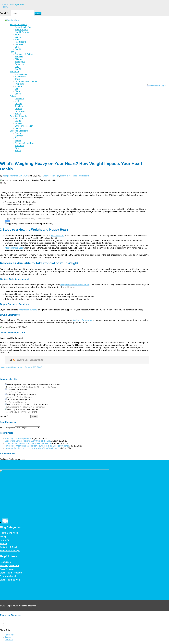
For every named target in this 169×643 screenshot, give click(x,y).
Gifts (17, 148)
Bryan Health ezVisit (10, 579)
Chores (18, 91)
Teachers (19, 106)
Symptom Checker (9, 576)
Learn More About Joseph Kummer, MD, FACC (21, 367)
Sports (18, 121)
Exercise (19, 118)
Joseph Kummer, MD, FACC (15, 175)
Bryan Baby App (7, 569)
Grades (18, 108)
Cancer (18, 37)
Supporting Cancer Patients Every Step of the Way (28, 441)
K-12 (17, 101)
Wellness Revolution (82, 320)
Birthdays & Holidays (24, 143)
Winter (18, 140)
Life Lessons (21, 74)
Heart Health (20, 42)
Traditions (19, 145)
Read (7, 221)
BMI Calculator (57, 235)
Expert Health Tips (23, 27)
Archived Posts (7, 459)
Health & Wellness (18, 24)
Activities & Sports (18, 116)
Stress (18, 34)
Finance (18, 86)
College (18, 103)
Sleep (17, 39)
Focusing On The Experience (18, 438)
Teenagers (20, 61)
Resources (5, 562)
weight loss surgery (28, 309)
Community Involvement (26, 81)
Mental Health (21, 29)
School (13, 96)
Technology (20, 76)
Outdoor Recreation (24, 126)
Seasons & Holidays (19, 131)
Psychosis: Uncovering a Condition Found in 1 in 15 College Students (37, 446)
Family (13, 52)
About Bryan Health (17, 5)
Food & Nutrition (22, 32)
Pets (17, 66)
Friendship (19, 84)
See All (18, 49)
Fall (16, 138)
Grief (17, 47)
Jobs (17, 89)
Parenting (14, 71)
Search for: (5, 13)
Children (19, 59)
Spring (18, 133)
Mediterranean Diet (14, 248)
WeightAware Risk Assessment (74, 284)
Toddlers (19, 56)
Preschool (19, 98)
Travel (17, 79)
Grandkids (19, 64)
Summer (19, 135)
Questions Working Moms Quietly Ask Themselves (28, 443)
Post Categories (7, 427)
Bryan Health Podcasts (11, 572)
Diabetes (19, 44)
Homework (20, 111)
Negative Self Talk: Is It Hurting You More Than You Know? (31, 448)
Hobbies (18, 123)
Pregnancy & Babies (24, 54)
